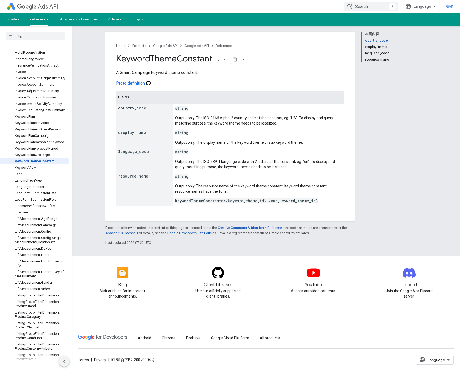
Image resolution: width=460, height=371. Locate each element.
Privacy (100, 360)
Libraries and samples (78, 19)
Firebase (193, 338)
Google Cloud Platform (230, 338)
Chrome (168, 338)
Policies (115, 19)
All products (270, 338)
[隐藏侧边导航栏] (64, 361)
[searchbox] (35, 36)
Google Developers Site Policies (191, 233)
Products (139, 46)
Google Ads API (165, 46)
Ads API (48, 6)
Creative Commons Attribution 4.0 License (250, 228)
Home (120, 46)
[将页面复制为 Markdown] (235, 59)
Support (138, 19)
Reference (39, 19)
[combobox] (371, 6)
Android (144, 338)
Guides (13, 19)
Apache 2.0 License (120, 233)
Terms (83, 360)
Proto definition (131, 83)
